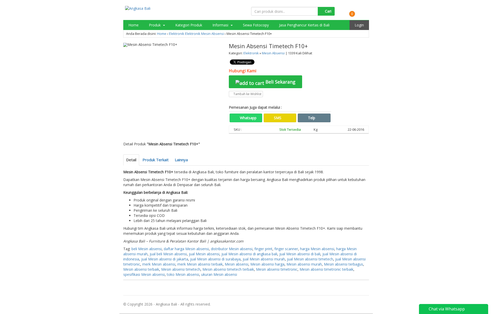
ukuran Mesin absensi (219, 274)
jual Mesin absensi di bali (299, 253)
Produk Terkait (155, 159)
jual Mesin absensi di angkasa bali (249, 253)
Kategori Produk (188, 25)
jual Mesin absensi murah (264, 259)
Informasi (220, 25)
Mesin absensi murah (304, 264)
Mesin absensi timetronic (277, 269)
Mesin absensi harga (267, 264)
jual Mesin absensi (204, 253)
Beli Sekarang (279, 82)
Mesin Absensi (212, 33)
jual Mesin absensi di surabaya (215, 259)
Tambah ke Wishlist (247, 94)
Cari (327, 11)
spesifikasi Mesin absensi (144, 274)
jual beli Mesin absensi (168, 253)
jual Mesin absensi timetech (310, 259)
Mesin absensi (236, 264)
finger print (263, 248)
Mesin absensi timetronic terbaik (326, 269)
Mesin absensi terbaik (141, 269)
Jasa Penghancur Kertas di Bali (304, 25)
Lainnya (181, 159)
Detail (131, 159)
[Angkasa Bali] (137, 8)
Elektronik (176, 33)
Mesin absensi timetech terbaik (228, 269)
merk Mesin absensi (158, 264)
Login (359, 25)
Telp (311, 117)
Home (133, 25)
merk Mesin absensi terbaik (200, 264)
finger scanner (286, 248)
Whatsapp (248, 117)
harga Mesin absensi (317, 248)
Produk (155, 25)
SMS (277, 117)
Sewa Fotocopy (256, 25)
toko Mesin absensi (183, 274)
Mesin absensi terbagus (343, 264)
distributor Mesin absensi (231, 248)
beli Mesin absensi (146, 248)
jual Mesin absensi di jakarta (164, 259)
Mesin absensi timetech (180, 269)
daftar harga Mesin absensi (186, 248)
